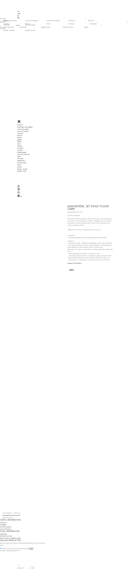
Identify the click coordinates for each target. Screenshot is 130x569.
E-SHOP (2, 29)
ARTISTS (91, 21)
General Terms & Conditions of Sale (10, 538)
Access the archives (5, 527)
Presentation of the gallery (10, 20)
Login (18, 13)
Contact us (71, 20)
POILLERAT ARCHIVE (7, 27)
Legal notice (3, 534)
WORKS (2, 22)
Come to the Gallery (31, 20)
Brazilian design (30, 24)
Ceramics (7, 24)
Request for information (74, 263)
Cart (18, 11)
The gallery (3, 525)
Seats (48, 23)
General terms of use (6, 536)
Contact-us (3, 522)
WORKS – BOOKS (9, 30)
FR (18, 15)
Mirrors (27, 23)
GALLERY (3, 19)
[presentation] (33, 568)
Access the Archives (53, 20)
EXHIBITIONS (45, 27)
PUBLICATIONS (68, 27)
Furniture (71, 23)
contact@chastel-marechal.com (11, 515)
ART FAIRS (23, 27)
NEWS (18, 25)
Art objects (93, 23)
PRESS (86, 27)
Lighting (6, 23)
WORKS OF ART (30, 30)
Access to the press (5, 529)
